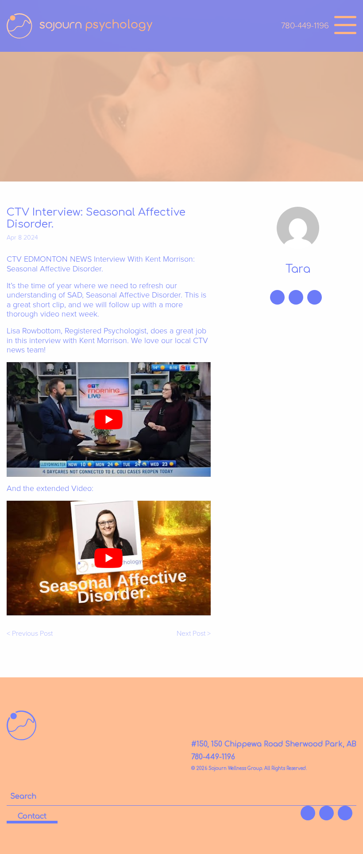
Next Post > (193, 634)
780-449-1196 (305, 26)
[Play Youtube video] (109, 419)
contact (32, 816)
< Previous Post (30, 634)
